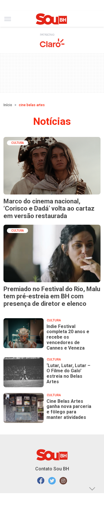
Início (7, 105)
